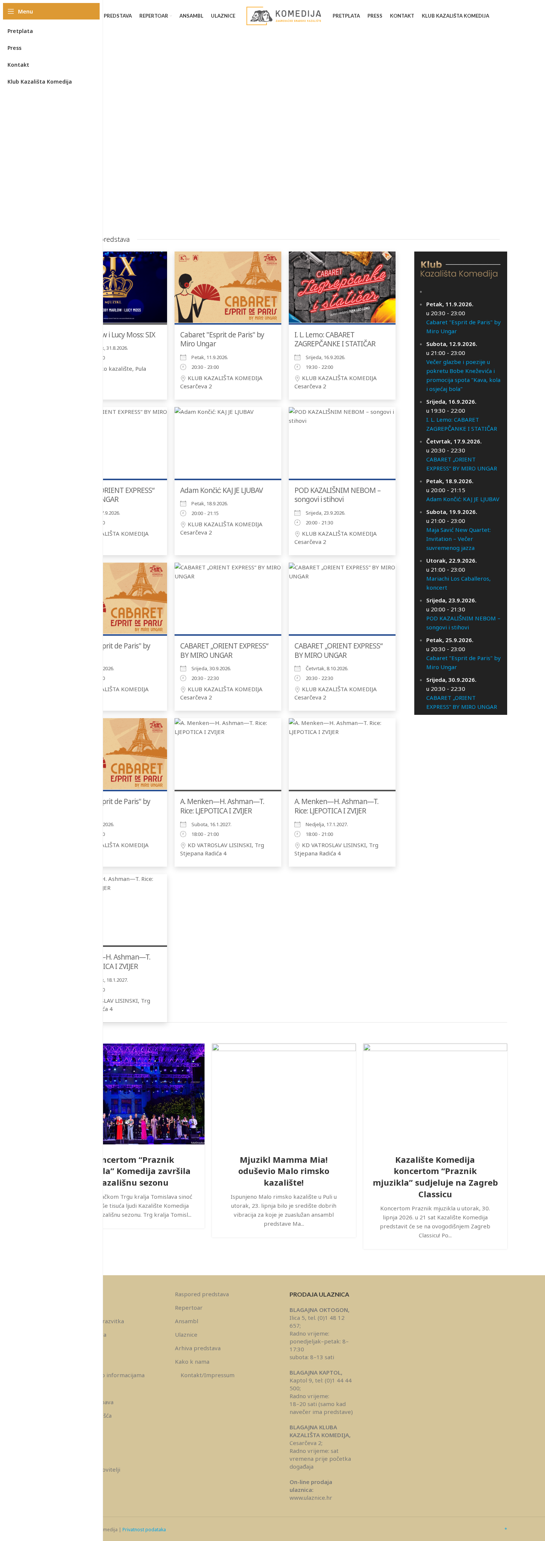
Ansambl (186, 1321)
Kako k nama (192, 1361)
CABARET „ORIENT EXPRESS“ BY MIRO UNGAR (110, 495)
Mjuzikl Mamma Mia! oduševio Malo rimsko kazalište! (283, 1171)
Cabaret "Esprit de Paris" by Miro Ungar (222, 339)
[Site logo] (283, 15)
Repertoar (189, 1307)
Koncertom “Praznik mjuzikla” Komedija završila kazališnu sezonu (132, 1171)
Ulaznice (186, 1334)
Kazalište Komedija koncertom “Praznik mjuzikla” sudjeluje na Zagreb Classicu (435, 1177)
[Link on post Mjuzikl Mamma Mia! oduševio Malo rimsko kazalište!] (284, 1094)
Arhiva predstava (198, 1348)
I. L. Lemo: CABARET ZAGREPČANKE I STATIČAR (334, 339)
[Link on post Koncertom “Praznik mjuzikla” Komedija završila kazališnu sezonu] (133, 1094)
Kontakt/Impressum (207, 1375)
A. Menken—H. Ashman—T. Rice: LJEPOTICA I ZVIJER (222, 806)
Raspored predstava (202, 1294)
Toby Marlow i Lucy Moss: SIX (110, 335)
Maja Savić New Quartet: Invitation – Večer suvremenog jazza (458, 538)
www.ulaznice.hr (311, 1497)
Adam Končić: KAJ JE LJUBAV (221, 490)
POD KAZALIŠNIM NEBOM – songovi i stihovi (337, 495)
